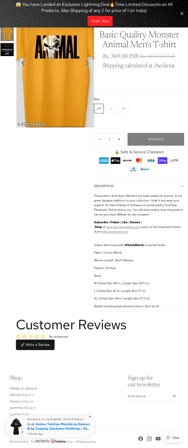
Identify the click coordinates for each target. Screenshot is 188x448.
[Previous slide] (21, 64)
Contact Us (19, 415)
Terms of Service (23, 389)
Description (104, 186)
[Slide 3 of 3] (7, 49)
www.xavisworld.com (115, 232)
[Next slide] (88, 64)
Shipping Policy (22, 408)
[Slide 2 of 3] (7, 32)
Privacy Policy (22, 402)
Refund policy (22, 395)
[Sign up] (174, 396)
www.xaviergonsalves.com (123, 227)
